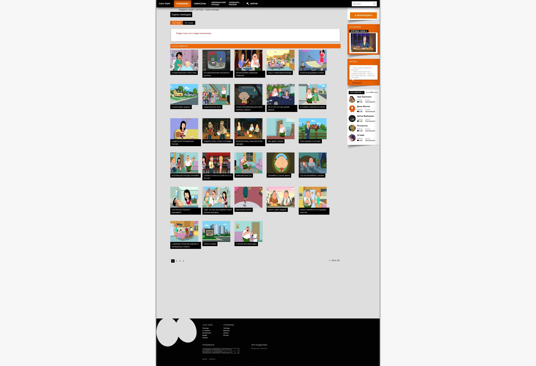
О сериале (206, 330)
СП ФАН (360, 135)
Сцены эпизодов (212, 10)
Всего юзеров (372, 92)
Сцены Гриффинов (179, 46)
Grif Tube (199, 10)
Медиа (204, 335)
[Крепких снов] (363, 51)
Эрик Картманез (364, 97)
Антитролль (362, 126)
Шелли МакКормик (365, 116)
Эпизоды (205, 328)
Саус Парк (164, 4)
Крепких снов (359, 31)
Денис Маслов (363, 106)
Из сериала (355, 27)
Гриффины (182, 4)
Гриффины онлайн (186, 10)
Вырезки (226, 330)
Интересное (206, 333)
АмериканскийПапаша (218, 4)
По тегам (189, 23)
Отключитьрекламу (234, 4)
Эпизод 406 (357, 83)
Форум (254, 4)
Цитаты (353, 62)
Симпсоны (200, 4)
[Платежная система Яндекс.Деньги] (206, 350)
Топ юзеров (356, 92)
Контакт (205, 337)
